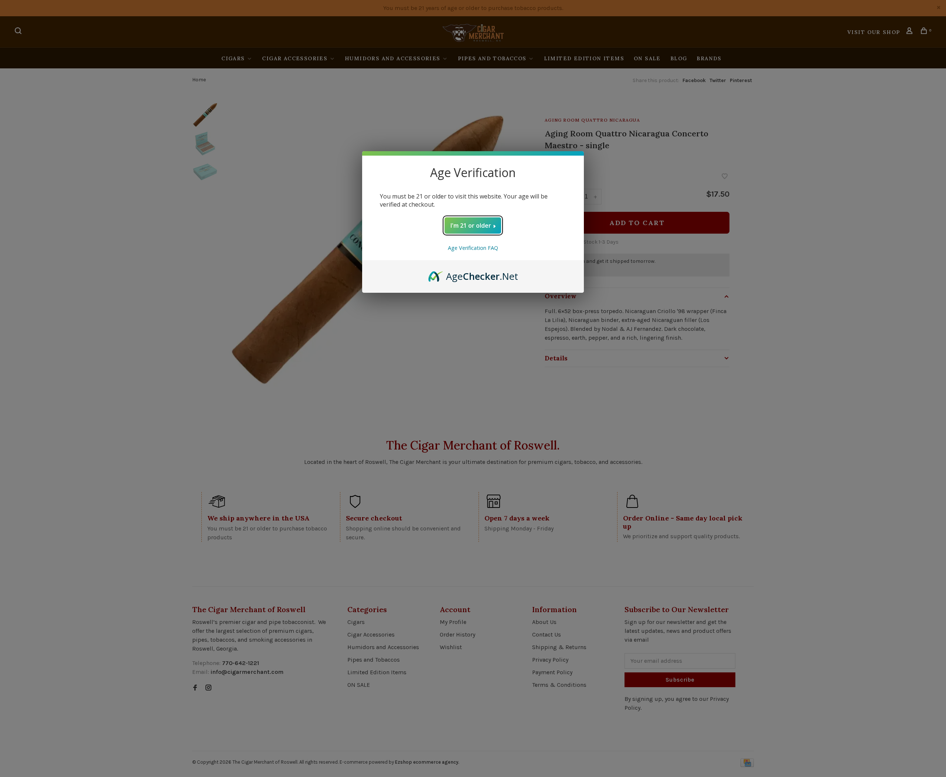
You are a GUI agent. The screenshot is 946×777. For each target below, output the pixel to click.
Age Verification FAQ (473, 247)
